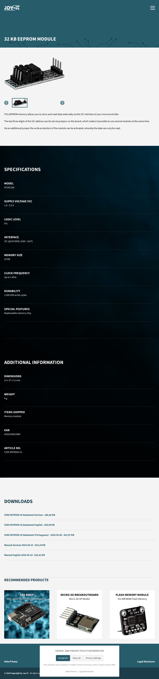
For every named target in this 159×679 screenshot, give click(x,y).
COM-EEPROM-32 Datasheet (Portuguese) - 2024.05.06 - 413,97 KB (39, 535)
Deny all (77, 658)
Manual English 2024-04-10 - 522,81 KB (24, 555)
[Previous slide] (6, 103)
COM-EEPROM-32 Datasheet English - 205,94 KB (29, 525)
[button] (19, 102)
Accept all (63, 658)
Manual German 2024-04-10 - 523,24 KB (24, 545)
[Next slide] (62, 103)
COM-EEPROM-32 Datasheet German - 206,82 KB (29, 515)
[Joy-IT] (12, 7)
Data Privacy (11, 661)
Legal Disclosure (146, 661)
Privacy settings (93, 658)
